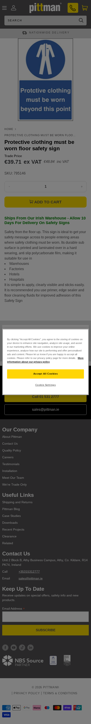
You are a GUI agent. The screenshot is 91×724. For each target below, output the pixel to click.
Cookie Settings (45, 385)
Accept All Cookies (45, 374)
